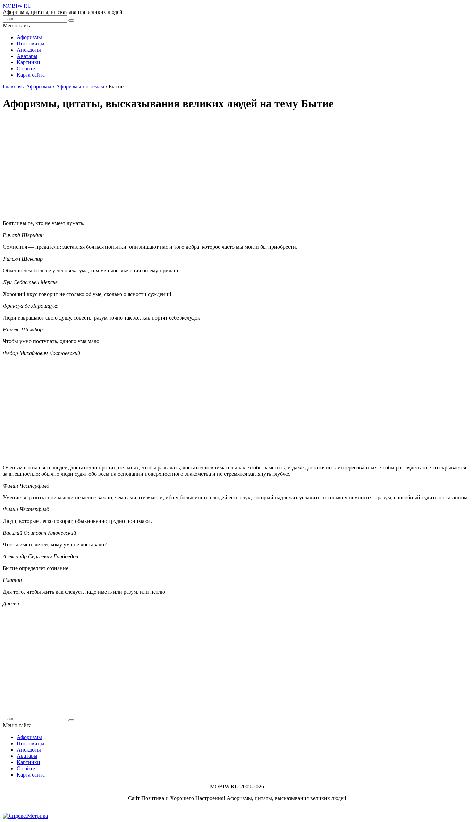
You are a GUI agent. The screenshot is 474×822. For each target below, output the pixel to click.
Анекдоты (29, 50)
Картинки (28, 62)
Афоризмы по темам (80, 87)
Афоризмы (29, 37)
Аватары (27, 56)
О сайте (26, 68)
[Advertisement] (211, 166)
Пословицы (30, 43)
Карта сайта (31, 75)
